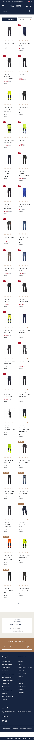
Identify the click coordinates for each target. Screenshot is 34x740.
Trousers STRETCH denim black (9, 590)
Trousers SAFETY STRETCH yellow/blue (9, 109)
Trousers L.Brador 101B (23, 301)
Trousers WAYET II (24, 109)
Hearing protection (7, 677)
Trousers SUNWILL (7, 173)
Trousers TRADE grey (9, 270)
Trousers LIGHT (24, 362)
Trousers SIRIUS (9, 44)
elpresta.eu (29, 728)
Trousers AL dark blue (24, 45)
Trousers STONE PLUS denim (24, 493)
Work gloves (5, 671)
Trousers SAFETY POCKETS (9, 332)
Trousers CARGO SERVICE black (9, 493)
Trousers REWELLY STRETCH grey (8, 77)
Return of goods (23, 680)
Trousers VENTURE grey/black (7, 525)
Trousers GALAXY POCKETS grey (24, 462)
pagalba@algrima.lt (18, 631)
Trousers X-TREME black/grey (7, 206)
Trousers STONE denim (24, 238)
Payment (21, 683)
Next (32, 603)
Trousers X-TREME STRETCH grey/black (24, 395)
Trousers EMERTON (7, 301)
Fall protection (5, 683)
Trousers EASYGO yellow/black (9, 142)
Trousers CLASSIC (9, 238)
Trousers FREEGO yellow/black (24, 557)
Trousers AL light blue (24, 206)
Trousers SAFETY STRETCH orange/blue (9, 558)
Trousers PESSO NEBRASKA (9, 462)
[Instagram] (6, 720)
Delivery (20, 677)
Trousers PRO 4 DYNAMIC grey (24, 590)
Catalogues (21, 693)
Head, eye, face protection (8, 674)
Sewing (20, 664)
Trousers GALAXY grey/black (9, 363)
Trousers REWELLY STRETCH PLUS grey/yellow (24, 428)
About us (21, 661)
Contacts (21, 689)
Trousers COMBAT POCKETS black (24, 173)
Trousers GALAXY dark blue (24, 332)
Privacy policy (22, 673)
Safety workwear (6, 661)
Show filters (10, 19)
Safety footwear (6, 667)
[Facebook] (3, 721)
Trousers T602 (23, 75)
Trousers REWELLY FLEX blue (23, 525)
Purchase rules (22, 686)
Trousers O (22, 141)
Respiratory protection (7, 680)
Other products (6, 687)
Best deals (4, 693)
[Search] (29, 11)
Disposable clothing (7, 664)
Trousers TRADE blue (24, 270)
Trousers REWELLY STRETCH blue (8, 395)
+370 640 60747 (17, 628)
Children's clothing (6, 690)
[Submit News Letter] (28, 647)
